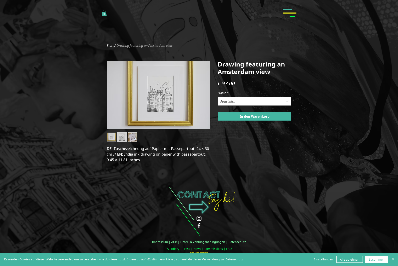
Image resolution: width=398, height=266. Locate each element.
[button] (104, 13)
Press (186, 249)
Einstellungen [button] (323, 259)
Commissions (213, 249)
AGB (174, 242)
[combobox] (254, 101)
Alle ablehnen (349, 259)
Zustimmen (377, 259)
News (197, 249)
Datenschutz (237, 242)
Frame (223, 93)
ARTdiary (173, 249)
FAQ (229, 249)
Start (110, 45)
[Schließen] (393, 259)
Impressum (160, 242)
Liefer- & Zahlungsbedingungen (202, 242)
